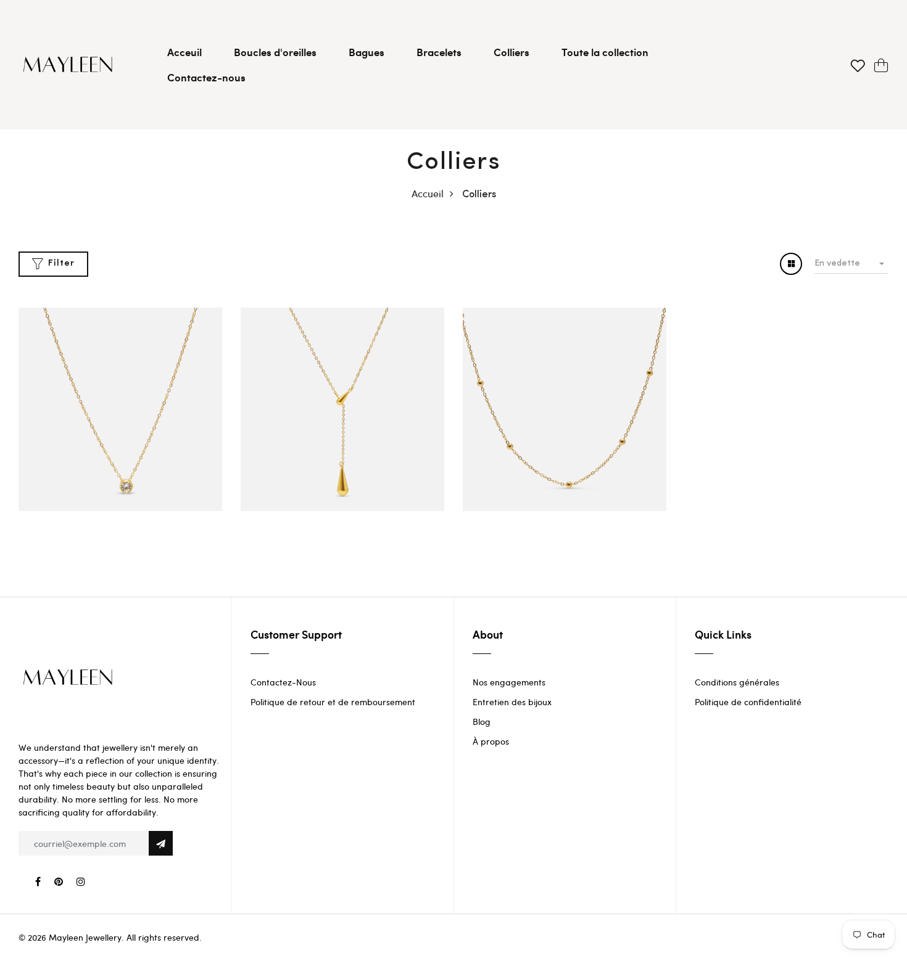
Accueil (428, 193)
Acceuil (184, 51)
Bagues (366, 51)
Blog (482, 721)
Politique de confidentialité (748, 702)
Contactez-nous (206, 77)
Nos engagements (509, 682)
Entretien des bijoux (512, 702)
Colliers (511, 51)
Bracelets (439, 51)
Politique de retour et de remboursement (333, 702)
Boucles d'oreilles (275, 51)
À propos (491, 741)
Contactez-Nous (283, 682)
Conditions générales (737, 682)
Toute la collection (604, 51)
